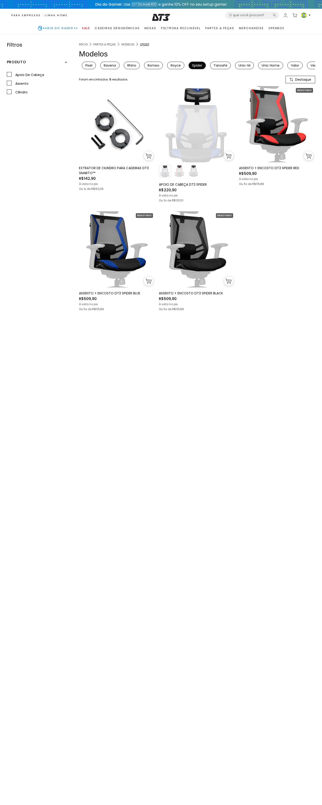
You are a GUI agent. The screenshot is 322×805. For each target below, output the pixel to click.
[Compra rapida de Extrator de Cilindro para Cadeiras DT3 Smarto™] (148, 155)
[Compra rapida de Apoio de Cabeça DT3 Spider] (228, 155)
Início (83, 44)
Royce (176, 65)
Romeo (153, 65)
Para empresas (26, 15)
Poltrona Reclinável (181, 28)
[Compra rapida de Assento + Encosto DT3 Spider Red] (308, 155)
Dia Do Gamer (60, 28)
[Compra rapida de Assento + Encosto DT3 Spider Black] (228, 281)
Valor (295, 65)
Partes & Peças (219, 28)
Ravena (110, 65)
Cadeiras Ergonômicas (117, 28)
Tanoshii (220, 65)
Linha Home (56, 15)
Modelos (127, 44)
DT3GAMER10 (144, 4)
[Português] (306, 15)
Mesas (150, 28)
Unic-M (244, 65)
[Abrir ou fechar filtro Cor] (66, 62)
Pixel (88, 65)
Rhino (131, 65)
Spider (197, 65)
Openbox (276, 28)
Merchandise (251, 28)
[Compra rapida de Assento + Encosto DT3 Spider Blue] (148, 281)
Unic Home (271, 65)
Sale (86, 28)
